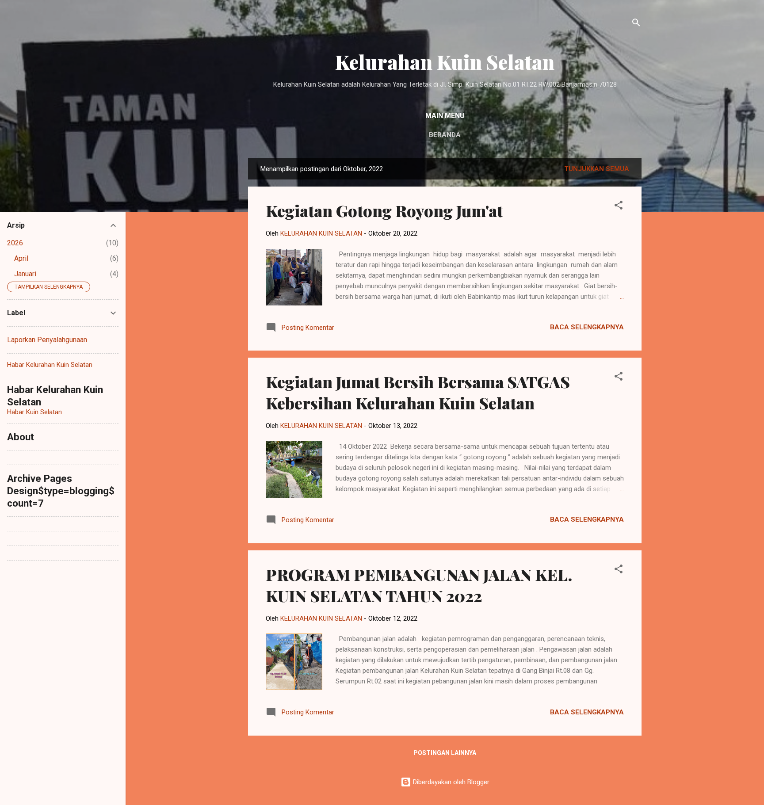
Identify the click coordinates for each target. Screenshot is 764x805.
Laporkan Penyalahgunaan (47, 340)
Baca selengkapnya (587, 327)
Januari (25, 274)
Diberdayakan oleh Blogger (450, 782)
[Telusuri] (636, 24)
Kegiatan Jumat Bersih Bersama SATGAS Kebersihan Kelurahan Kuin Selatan (418, 392)
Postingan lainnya (444, 752)
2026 (15, 243)
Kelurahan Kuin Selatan (444, 62)
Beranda (445, 135)
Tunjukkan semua (596, 169)
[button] (618, 207)
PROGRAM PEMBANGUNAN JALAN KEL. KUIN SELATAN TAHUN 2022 (419, 585)
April (21, 258)
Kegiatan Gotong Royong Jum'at (384, 210)
